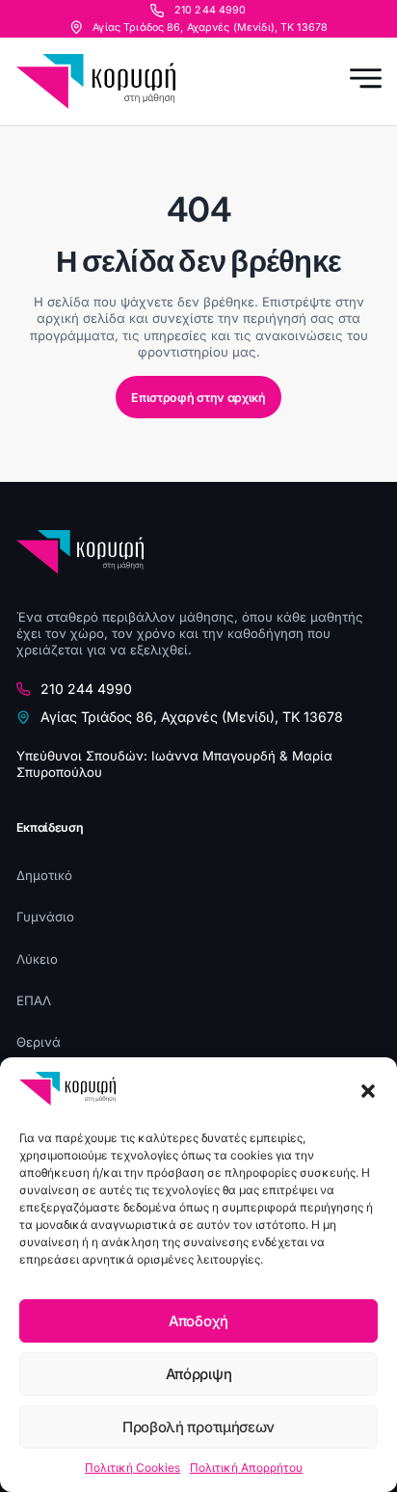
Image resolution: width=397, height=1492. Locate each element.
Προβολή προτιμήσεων (198, 1427)
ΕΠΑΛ (33, 1000)
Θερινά (38, 1042)
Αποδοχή (198, 1321)
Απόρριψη (199, 1374)
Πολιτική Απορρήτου (246, 1467)
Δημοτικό (44, 875)
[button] (368, 1091)
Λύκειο (37, 959)
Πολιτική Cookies (132, 1467)
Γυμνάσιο (45, 916)
